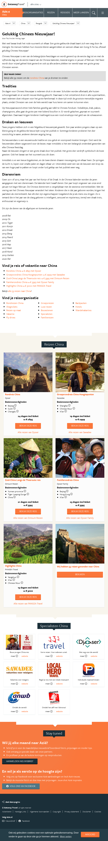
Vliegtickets (11, 306)
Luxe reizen (46, 306)
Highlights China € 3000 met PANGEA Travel (28, 285)
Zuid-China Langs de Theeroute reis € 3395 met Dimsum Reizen (37, 278)
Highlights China (13, 565)
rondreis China (37, 78)
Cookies (97, 811)
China (23, 23)
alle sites (35, 4)
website (25, 656)
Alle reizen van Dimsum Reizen (28, 517)
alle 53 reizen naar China (19, 291)
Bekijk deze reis (28, 425)
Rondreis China (12, 394)
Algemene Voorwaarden (39, 811)
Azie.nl (7, 23)
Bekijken (80, 574)
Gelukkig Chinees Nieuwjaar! (64, 23)
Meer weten (66, 836)
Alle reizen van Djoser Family (80, 517)
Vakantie (10, 314)
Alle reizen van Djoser (28, 432)
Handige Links (20, 811)
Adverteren (6, 811)
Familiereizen (47, 317)
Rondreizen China (14, 303)
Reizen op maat (13, 310)
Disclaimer (87, 811)
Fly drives (10, 317)
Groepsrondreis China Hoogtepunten (75, 394)
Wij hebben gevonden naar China (78, 566)
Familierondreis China (68, 480)
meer (13, 656)
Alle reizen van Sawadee (80, 432)
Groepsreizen (47, 303)
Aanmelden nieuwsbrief (19, 761)
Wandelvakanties (84, 310)
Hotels (79, 306)
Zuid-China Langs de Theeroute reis (22, 480)
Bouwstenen (47, 310)
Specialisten (46, 314)
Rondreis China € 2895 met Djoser (23, 271)
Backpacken (81, 303)
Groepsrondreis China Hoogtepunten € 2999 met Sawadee (35, 274)
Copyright (57, 811)
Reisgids (39, 23)
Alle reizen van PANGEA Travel (28, 603)
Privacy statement (72, 811)
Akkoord (90, 834)
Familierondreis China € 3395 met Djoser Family (30, 282)
